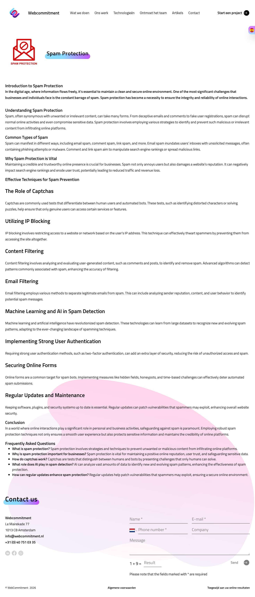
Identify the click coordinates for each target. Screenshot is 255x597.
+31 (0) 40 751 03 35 (20, 542)
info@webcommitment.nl (24, 536)
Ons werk (101, 12)
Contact (194, 12)
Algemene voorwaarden (122, 588)
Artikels (177, 12)
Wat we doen (79, 12)
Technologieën (124, 12)
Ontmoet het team (153, 12)
